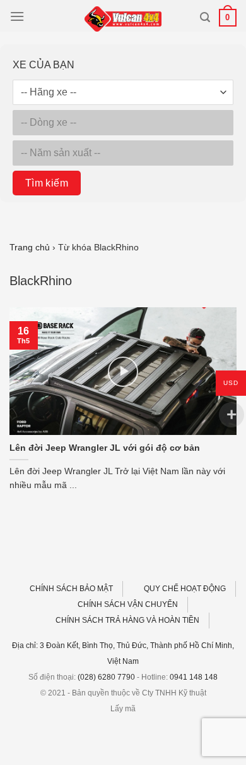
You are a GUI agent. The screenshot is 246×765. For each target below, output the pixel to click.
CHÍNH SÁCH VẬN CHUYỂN (128, 604)
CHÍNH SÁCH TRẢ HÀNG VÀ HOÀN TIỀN (127, 620)
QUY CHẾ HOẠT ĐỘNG (185, 588)
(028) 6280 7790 (106, 677)
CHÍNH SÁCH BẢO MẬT (71, 588)
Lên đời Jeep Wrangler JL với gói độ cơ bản (104, 448)
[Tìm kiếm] (205, 17)
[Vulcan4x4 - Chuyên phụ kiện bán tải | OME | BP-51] (123, 19)
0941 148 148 (194, 677)
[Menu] (17, 16)
